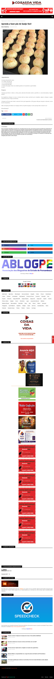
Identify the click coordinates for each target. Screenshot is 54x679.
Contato (51, 677)
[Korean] (22, 284)
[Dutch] (34, 286)
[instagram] (14, 249)
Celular (37, 294)
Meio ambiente (14, 303)
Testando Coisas (11, 308)
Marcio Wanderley (5, 26)
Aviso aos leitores (25, 294)
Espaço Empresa (25, 298)
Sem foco (34, 305)
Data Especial (22, 296)
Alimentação (17, 294)
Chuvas (42, 294)
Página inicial (4, 20)
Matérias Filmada (5, 303)
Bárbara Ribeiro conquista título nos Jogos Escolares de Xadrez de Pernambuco (26, 653)
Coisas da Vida (14, 668)
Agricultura (11, 294)
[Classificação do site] (9, 586)
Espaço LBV (39, 298)
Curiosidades (14, 296)
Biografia (32, 294)
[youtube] (40, 249)
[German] (25, 286)
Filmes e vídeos (5, 301)
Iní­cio (42, 677)
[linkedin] (40, 252)
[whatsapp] (14, 252)
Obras (26, 303)
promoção (44, 303)
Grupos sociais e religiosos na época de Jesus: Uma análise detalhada (24, 635)
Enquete (3, 298)
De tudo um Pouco (30, 296)
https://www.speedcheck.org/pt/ (18, 626)
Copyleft (3, 668)
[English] (19, 286)
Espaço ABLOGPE (16, 298)
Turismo (28, 308)
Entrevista (9, 298)
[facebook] (14, 245)
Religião (24, 305)
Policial (34, 303)
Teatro (47, 305)
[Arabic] (19, 284)
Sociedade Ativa (40, 305)
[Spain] (28, 286)
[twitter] (40, 245)
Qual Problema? (12, 305)
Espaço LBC (32, 298)
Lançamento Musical (35, 301)
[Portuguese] (34, 284)
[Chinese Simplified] (28, 284)
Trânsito (23, 308)
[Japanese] (25, 284)
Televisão (4, 308)
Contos (3, 296)
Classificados (48, 294)
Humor (16, 301)
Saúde (28, 305)
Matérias (42, 301)
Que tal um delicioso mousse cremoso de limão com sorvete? (22, 641)
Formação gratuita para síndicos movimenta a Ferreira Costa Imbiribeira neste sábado (28, 659)
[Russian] (31, 284)
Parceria (46, 677)
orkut (30, 303)
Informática (22, 301)
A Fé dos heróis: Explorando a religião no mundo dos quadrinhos (23, 647)
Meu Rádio (20, 303)
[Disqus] (27, 186)
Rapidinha (19, 305)
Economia (38, 296)
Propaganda (4, 305)
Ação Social (4, 294)
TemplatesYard (12, 677)
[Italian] (31, 286)
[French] (22, 286)
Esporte (44, 298)
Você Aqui (34, 308)
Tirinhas (17, 308)
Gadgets (12, 301)
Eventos (49, 298)
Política (38, 303)
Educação (43, 296)
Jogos (27, 301)
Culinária (9, 20)
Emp (48, 296)
